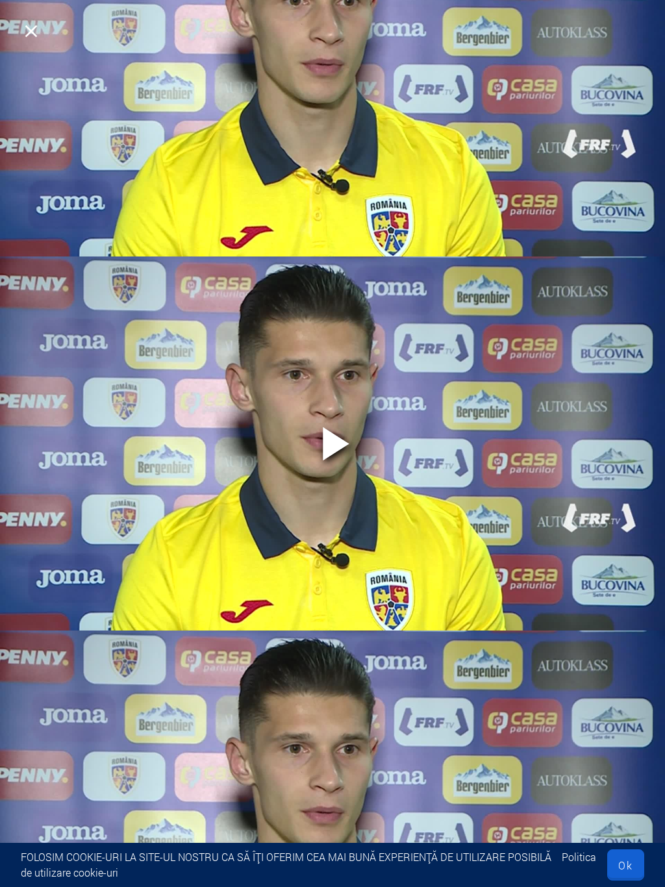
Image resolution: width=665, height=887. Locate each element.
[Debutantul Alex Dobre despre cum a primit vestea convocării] (31, 31)
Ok (625, 865)
